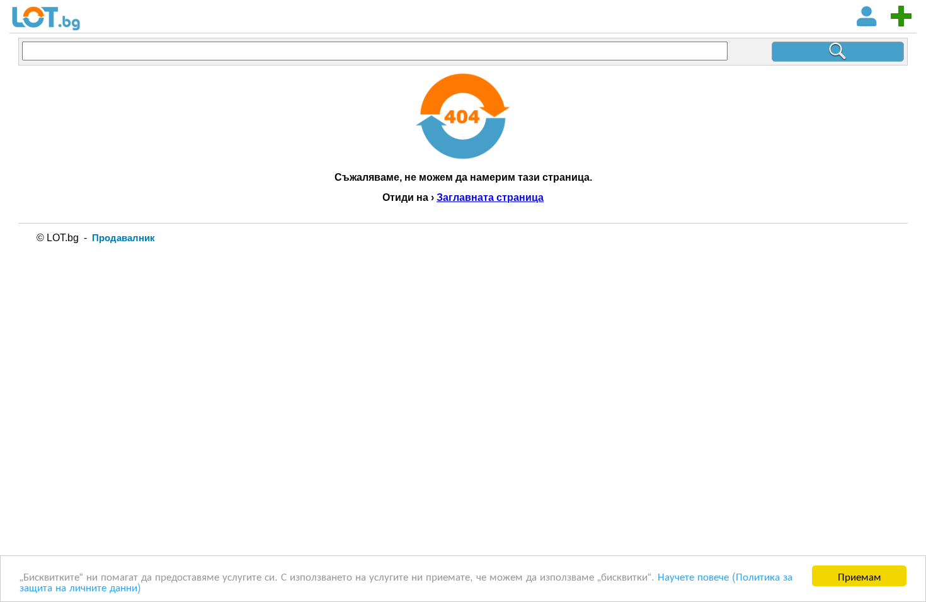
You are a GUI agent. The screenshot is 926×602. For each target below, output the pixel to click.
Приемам (859, 576)
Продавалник (123, 237)
